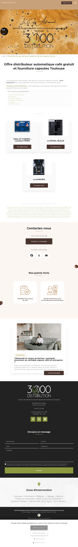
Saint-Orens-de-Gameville (17, 94)
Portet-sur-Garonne (15, 98)
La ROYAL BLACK (55, 141)
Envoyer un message (39, 241)
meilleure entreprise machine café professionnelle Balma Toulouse (31, 214)
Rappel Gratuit (66, 2)
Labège (12, 102)
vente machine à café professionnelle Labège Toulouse (54, 217)
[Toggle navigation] (75, 3)
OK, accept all (39, 528)
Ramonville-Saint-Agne (16, 100)
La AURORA (39, 179)
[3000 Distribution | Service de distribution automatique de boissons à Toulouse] (8, 3)
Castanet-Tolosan (15, 104)
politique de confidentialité (59, 465)
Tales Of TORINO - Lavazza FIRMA (22, 140)
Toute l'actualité (54, 373)
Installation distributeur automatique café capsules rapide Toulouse (25, 207)
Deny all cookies (39, 533)
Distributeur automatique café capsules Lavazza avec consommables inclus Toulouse (38, 212)
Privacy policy (39, 542)
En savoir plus (22, 147)
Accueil (3, 56)
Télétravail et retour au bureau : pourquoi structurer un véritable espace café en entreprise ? (38, 360)
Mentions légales (26, 512)
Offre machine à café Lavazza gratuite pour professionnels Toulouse (41, 216)
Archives (54, 512)
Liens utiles (42, 512)
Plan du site (35, 512)
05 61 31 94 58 (40, 236)
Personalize (39, 539)
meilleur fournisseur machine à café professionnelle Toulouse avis (35, 208)
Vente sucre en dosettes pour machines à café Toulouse (47, 211)
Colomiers (13, 96)
